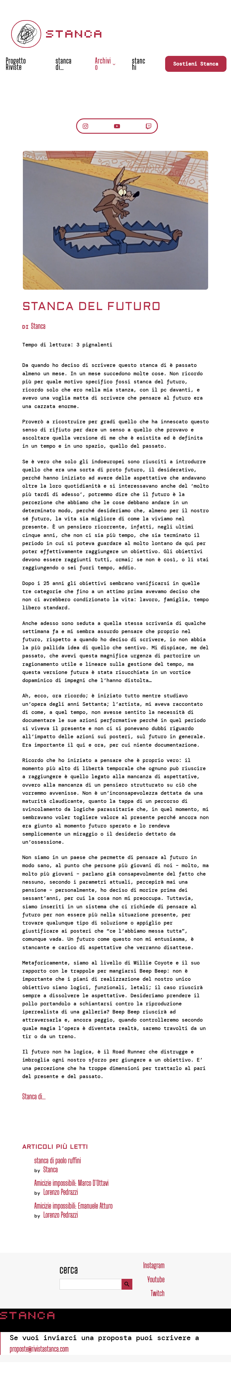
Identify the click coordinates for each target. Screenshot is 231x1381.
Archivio (103, 63)
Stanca (75, 34)
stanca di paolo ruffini (57, 1160)
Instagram (154, 1265)
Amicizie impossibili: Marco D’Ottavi (71, 1182)
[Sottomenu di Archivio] (114, 63)
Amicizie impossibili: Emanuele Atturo (73, 1205)
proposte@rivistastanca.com (39, 1348)
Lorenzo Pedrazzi (60, 1191)
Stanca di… (33, 1096)
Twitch (158, 1293)
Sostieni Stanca (195, 63)
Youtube (156, 1279)
